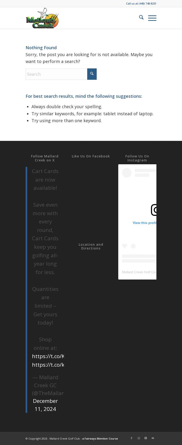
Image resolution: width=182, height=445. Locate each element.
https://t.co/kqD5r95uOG (63, 364)
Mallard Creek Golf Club (140, 272)
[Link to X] (145, 438)
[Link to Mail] (152, 438)
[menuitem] (139, 18)
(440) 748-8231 (147, 3)
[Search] (139, 18)
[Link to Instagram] (138, 438)
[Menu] (149, 18)
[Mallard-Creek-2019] (43, 18)
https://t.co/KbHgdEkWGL (64, 356)
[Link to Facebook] (131, 438)
